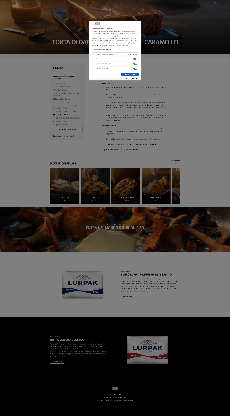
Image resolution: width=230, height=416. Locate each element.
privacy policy (126, 45)
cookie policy (115, 45)
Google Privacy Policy (103, 45)
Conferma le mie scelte (130, 74)
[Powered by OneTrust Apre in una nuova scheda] (133, 79)
